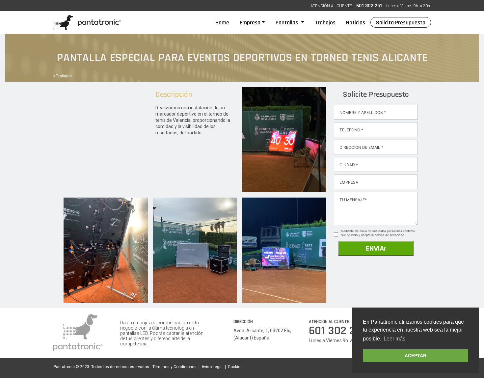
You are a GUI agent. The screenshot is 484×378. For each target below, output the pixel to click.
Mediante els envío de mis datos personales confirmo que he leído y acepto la (378, 233)
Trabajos (325, 22)
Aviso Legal (212, 366)
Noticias (355, 22)
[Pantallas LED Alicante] (87, 22)
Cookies (235, 366)
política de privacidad (389, 235)
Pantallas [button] (287, 22)
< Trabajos (62, 76)
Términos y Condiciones (174, 366)
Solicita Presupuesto (400, 22)
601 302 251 (369, 5)
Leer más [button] (394, 338)
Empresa (250, 22)
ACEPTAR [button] (415, 355)
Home (224, 22)
